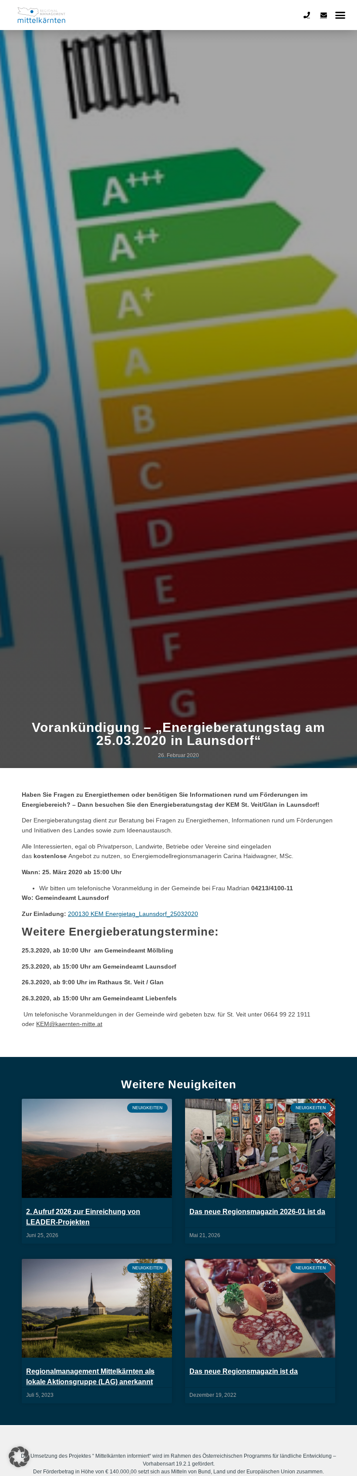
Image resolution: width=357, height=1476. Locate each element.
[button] (340, 15)
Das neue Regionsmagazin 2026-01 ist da (257, 1211)
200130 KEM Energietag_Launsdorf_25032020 (133, 913)
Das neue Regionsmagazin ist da (243, 1371)
